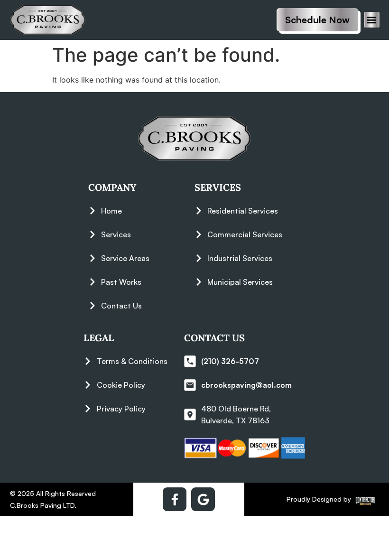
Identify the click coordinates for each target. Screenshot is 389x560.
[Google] (203, 499)
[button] (372, 20)
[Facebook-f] (174, 499)
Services (217, 187)
